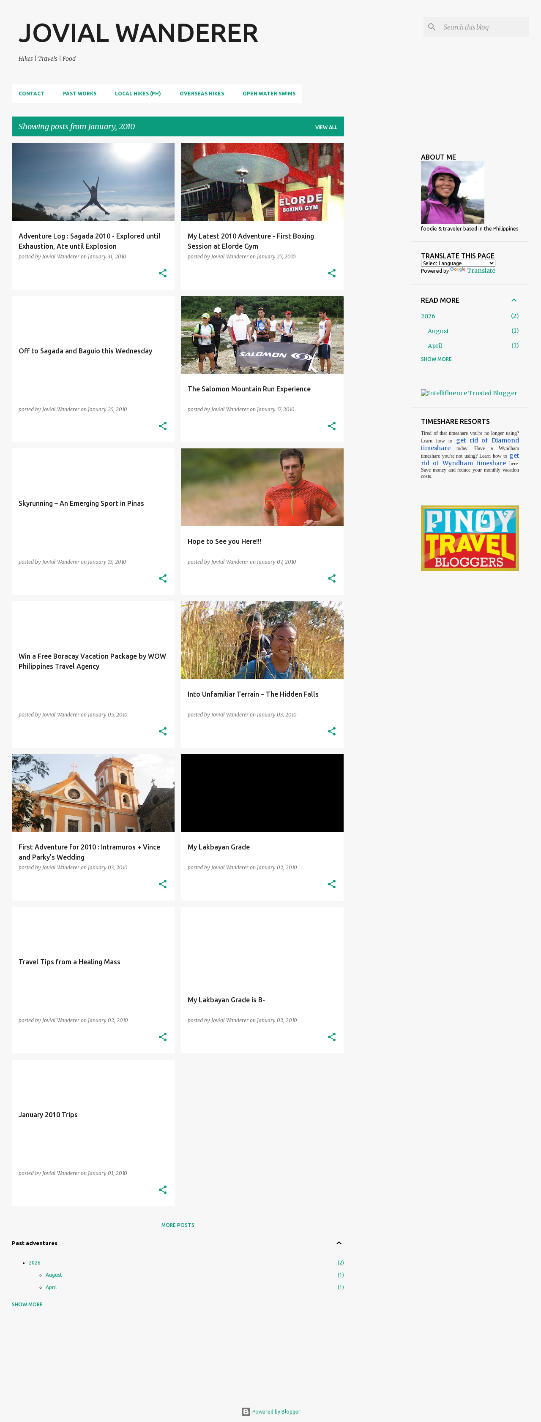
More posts (177, 1225)
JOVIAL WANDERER (138, 32)
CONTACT (31, 93)
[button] (163, 274)
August (54, 1275)
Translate (481, 270)
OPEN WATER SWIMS (269, 93)
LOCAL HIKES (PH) (138, 93)
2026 (35, 1262)
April (51, 1287)
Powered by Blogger (276, 1411)
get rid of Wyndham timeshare (470, 459)
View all (326, 127)
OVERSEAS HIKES (202, 93)
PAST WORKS (79, 93)
